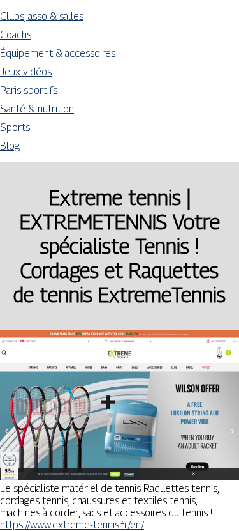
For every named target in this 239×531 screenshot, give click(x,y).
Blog (10, 146)
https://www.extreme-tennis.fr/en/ (72, 525)
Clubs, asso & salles (41, 16)
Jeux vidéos (26, 72)
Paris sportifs (28, 90)
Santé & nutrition (37, 109)
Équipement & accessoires (57, 53)
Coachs (15, 35)
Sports (15, 127)
